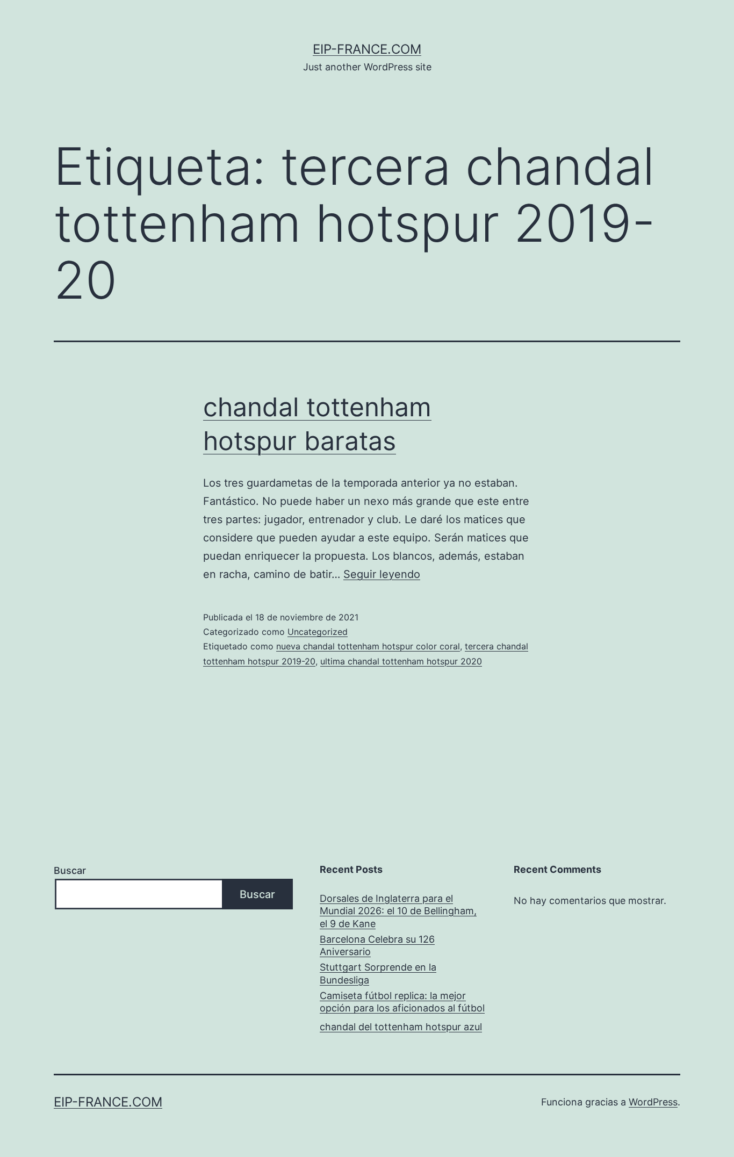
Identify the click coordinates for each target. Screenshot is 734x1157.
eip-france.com (367, 49)
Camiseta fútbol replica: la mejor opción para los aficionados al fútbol (402, 1002)
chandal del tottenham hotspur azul (401, 1026)
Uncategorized (317, 631)
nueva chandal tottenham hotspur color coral (368, 646)
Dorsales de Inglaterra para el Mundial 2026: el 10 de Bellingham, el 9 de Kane (398, 911)
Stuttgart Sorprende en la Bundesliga (378, 973)
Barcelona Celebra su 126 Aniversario (377, 945)
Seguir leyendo (381, 574)
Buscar (70, 870)
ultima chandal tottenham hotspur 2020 (401, 661)
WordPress (653, 1102)
